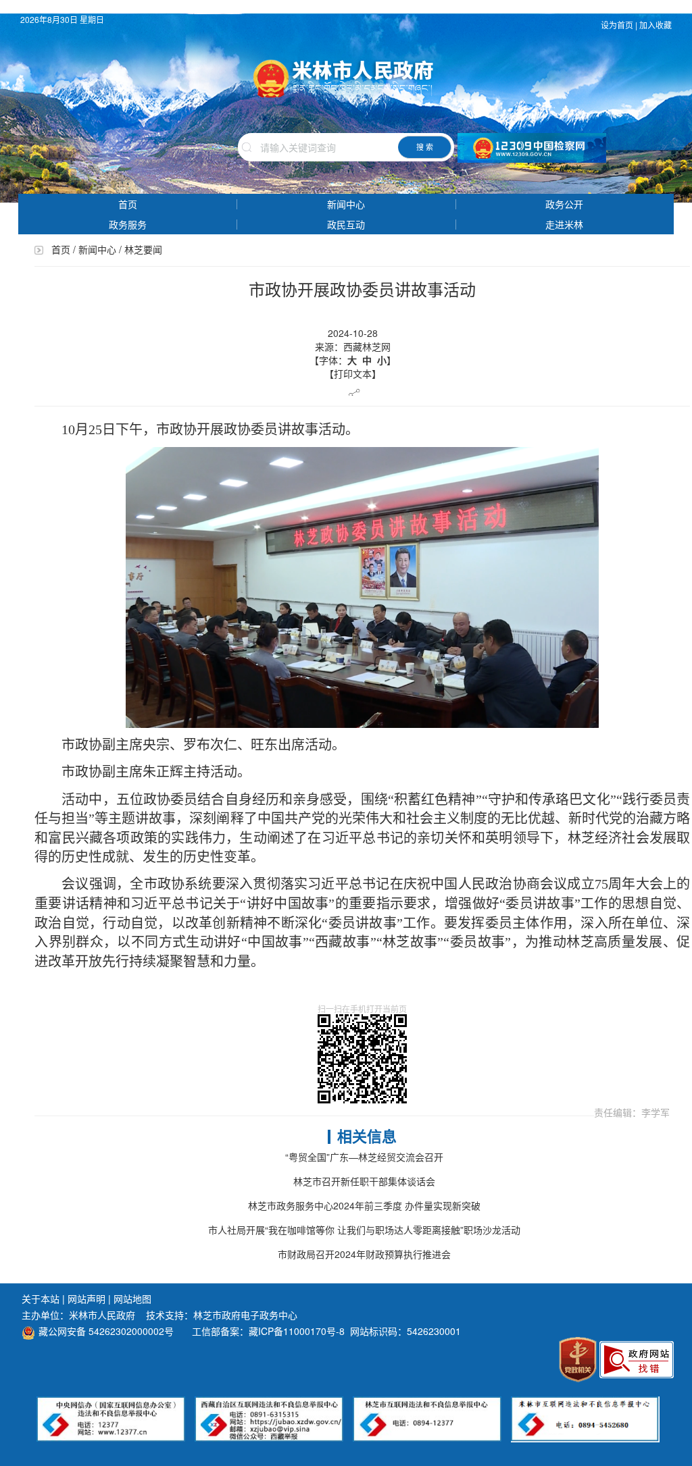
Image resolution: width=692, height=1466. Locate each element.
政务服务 (128, 224)
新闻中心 (346, 204)
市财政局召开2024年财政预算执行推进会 (364, 1254)
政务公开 (564, 204)
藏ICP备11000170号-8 (297, 1331)
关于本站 (40, 1298)
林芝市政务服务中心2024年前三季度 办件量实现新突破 (364, 1205)
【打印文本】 (352, 373)
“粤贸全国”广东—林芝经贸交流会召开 (364, 1156)
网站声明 (86, 1298)
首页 (127, 204)
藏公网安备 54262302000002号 (106, 1331)
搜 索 (424, 146)
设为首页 (617, 24)
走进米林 (564, 224)
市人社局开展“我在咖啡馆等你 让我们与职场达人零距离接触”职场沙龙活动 (364, 1229)
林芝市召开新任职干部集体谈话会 (364, 1181)
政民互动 (346, 224)
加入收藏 (656, 24)
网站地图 (132, 1298)
